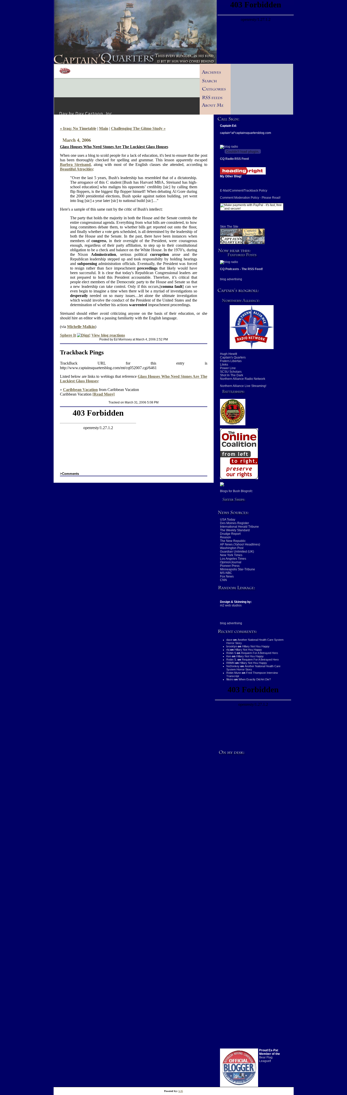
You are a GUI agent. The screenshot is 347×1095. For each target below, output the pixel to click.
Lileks (224, 364)
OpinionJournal (230, 562)
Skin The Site (229, 226)
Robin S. (231, 659)
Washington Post (231, 548)
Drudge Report (230, 534)
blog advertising (231, 279)
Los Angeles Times (233, 558)
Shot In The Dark (231, 375)
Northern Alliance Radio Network (242, 379)
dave (229, 639)
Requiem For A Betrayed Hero (259, 652)
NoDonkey (233, 666)
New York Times (231, 555)
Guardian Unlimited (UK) (237, 551)
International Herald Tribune (239, 526)
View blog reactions (108, 335)
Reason (225, 537)
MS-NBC (226, 573)
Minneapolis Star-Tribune (237, 569)
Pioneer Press (230, 566)
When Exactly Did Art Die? (255, 679)
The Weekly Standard (235, 530)
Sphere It (68, 335)
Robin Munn (233, 672)
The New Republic (233, 541)
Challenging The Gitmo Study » (138, 128)
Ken (228, 656)
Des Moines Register (234, 523)
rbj (227, 649)
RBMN (230, 662)
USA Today (227, 519)
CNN (223, 580)
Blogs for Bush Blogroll (235, 491)
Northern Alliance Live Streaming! (243, 386)
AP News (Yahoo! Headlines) (240, 544)
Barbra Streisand (75, 164)
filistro (229, 679)
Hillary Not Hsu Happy (256, 646)
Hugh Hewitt (228, 354)
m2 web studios (231, 605)
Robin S (231, 652)
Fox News (227, 576)
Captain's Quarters (233, 357)
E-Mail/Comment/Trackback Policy (243, 190)
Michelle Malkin (81, 326)
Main (103, 128)
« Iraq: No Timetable (78, 128)
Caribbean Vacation (80, 389)
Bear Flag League (266, 1059)
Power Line (228, 368)
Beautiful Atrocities (76, 169)
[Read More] (103, 394)
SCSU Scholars (231, 371)
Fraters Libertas (231, 361)
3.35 (180, 1091)
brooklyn (231, 646)
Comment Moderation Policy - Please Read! (250, 197)
